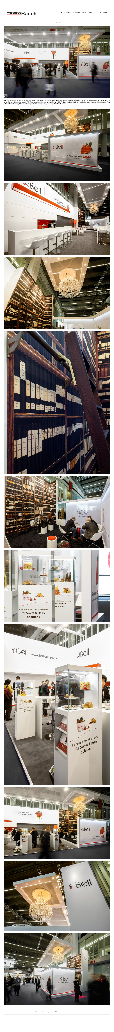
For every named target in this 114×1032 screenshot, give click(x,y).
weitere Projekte (88, 12)
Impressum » (50, 1012)
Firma (99, 12)
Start (60, 12)
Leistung (67, 12)
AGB (55, 1012)
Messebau (76, 12)
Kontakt (106, 12)
